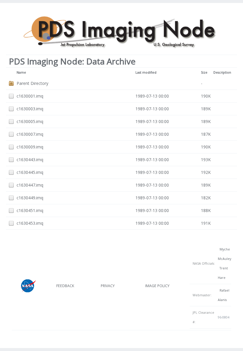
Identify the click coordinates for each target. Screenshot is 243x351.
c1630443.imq (30, 159)
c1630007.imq (30, 134)
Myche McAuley (224, 254)
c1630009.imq (30, 147)
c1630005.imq (30, 121)
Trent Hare (223, 273)
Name (21, 72)
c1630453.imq (30, 223)
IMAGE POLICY (157, 285)
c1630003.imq (30, 108)
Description (222, 72)
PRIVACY (108, 285)
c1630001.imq (30, 96)
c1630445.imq (30, 172)
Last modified (145, 72)
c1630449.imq (30, 197)
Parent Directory (32, 83)
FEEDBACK (65, 285)
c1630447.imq (30, 185)
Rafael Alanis (223, 295)
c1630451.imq (30, 210)
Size (204, 72)
